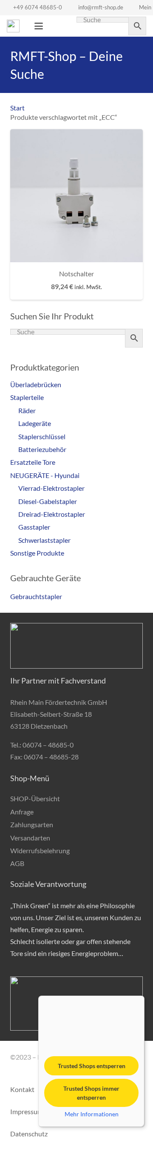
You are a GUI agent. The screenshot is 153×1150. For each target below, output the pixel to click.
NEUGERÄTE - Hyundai (44, 475)
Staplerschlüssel (41, 436)
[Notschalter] (76, 195)
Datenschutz (29, 1134)
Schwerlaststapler (44, 540)
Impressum (26, 1111)
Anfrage (22, 812)
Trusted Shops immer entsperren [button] (91, 1093)
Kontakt (22, 1089)
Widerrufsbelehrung (40, 850)
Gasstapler (34, 527)
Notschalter (76, 273)
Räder (27, 410)
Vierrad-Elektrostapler (51, 488)
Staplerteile (27, 397)
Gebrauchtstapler (36, 596)
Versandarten (30, 838)
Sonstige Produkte (37, 553)
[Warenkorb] (57, 26)
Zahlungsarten (31, 824)
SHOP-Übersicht (35, 798)
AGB (17, 863)
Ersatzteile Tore (32, 462)
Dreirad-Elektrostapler (51, 514)
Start (17, 108)
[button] (38, 26)
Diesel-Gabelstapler (47, 501)
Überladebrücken (35, 384)
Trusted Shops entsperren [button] (91, 1065)
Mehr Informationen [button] (92, 1114)
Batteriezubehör (42, 449)
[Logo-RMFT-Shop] (13, 26)
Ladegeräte (34, 423)
